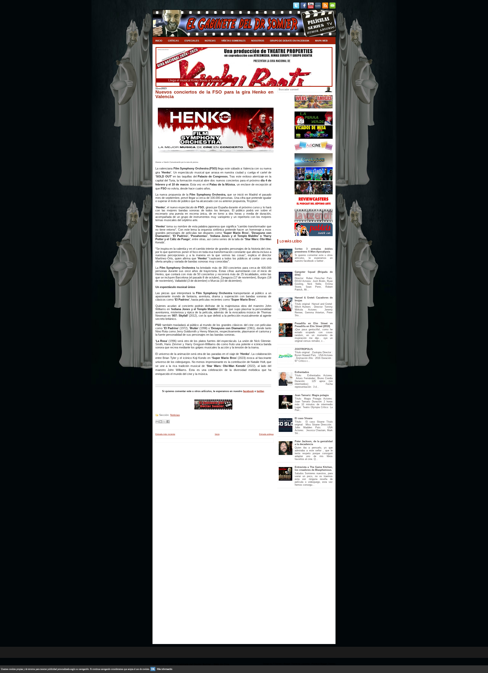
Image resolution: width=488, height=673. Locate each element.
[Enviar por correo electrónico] (157, 422)
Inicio (158, 40)
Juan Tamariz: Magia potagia (312, 395)
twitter (260, 391)
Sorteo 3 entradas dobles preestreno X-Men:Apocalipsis (314, 250)
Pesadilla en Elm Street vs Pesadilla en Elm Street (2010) (314, 325)
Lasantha (305, 664)
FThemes (277, 664)
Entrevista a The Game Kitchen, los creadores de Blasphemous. (314, 468)
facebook (248, 391)
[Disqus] (214, 490)
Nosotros (257, 40)
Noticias (210, 40)
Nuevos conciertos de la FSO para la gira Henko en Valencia (214, 94)
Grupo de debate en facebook (289, 40)
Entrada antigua (266, 434)
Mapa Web (321, 40)
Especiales (192, 40)
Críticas (173, 40)
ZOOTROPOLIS (304, 349)
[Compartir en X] (164, 422)
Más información (164, 669)
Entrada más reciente (165, 434)
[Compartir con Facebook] (168, 422)
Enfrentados (302, 372)
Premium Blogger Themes (323, 664)
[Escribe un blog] (161, 422)
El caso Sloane (303, 418)
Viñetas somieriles (233, 40)
